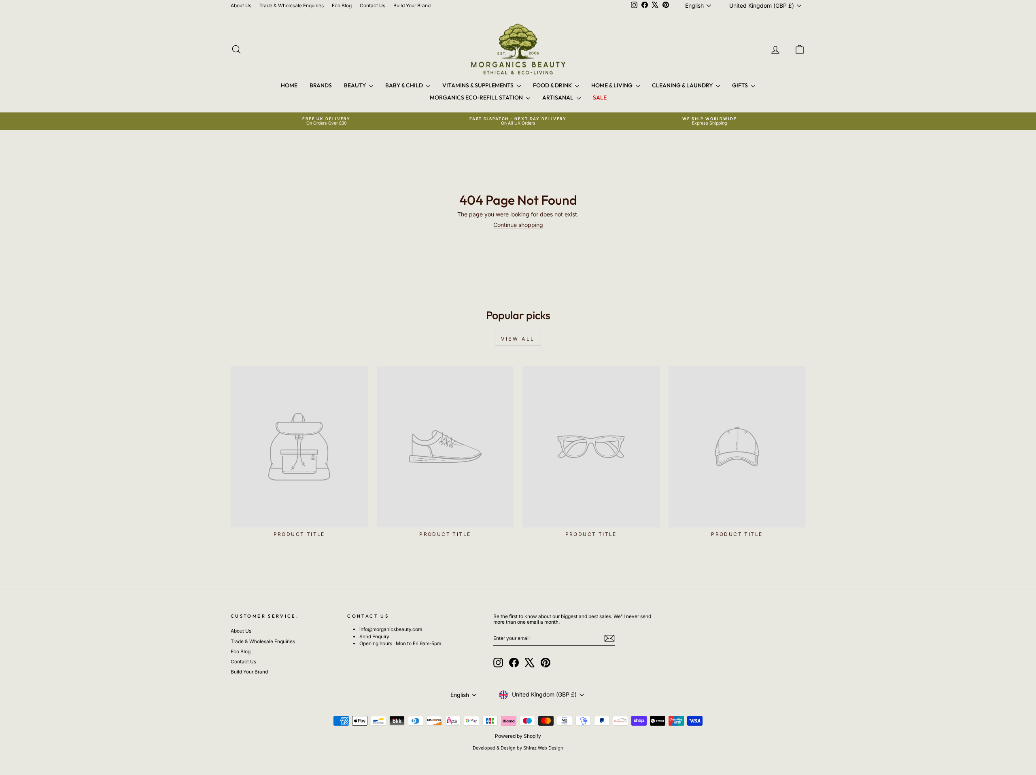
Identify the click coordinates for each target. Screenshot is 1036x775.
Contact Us (372, 5)
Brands (321, 85)
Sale (600, 97)
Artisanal (558, 97)
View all (518, 339)
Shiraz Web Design (543, 748)
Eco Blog (342, 5)
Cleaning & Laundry (683, 85)
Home (289, 85)
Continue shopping (518, 224)
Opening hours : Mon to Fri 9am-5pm (400, 643)
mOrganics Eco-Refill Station (477, 97)
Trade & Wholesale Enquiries (291, 5)
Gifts (740, 85)
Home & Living (612, 85)
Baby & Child (404, 85)
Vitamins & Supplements (478, 85)
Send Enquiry (374, 636)
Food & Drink (553, 85)
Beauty (355, 85)
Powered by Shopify (518, 736)
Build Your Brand (412, 5)
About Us (241, 5)
